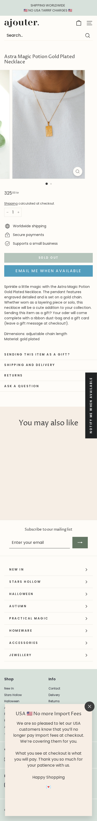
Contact (54, 689)
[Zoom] (77, 171)
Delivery (54, 695)
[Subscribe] (80, 542)
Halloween (11, 701)
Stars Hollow (13, 695)
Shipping (11, 204)
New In (9, 689)
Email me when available (48, 271)
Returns (54, 701)
